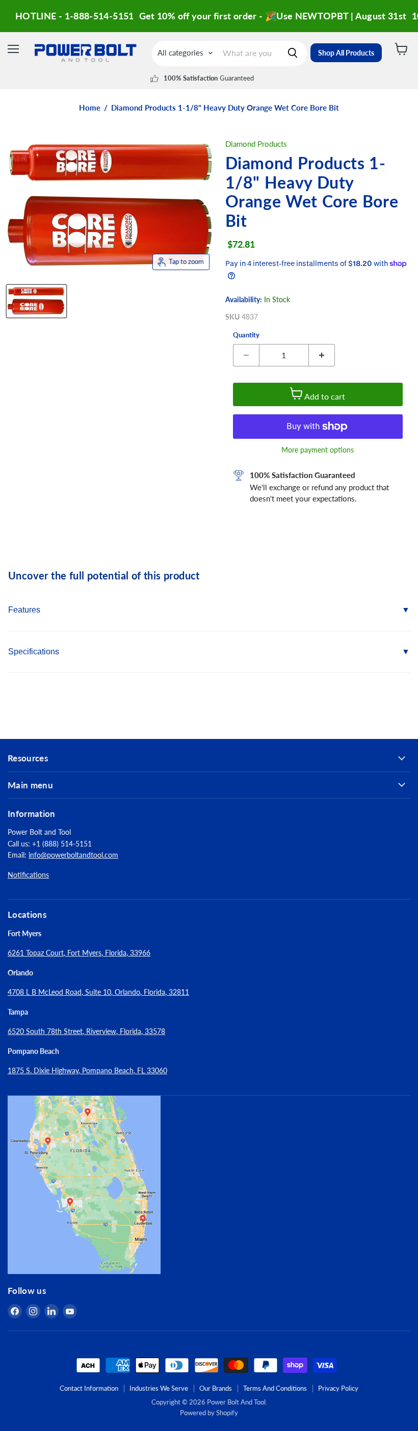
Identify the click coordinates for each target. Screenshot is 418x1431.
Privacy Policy (338, 1388)
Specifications (33, 651)
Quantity (246, 335)
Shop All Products (346, 52)
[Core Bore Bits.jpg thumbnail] (36, 301)
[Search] (292, 53)
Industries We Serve (158, 1388)
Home (89, 107)
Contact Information (89, 1388)
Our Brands (215, 1388)
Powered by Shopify (209, 1413)
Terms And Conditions (275, 1388)
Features (24, 609)
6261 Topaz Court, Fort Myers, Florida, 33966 (79, 952)
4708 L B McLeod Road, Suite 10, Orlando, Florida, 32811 (98, 992)
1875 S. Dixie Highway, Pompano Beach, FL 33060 (87, 1070)
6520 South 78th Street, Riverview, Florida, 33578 (86, 1031)
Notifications (28, 874)
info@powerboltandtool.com (73, 855)
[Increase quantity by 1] (322, 355)
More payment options (317, 450)
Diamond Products (256, 143)
